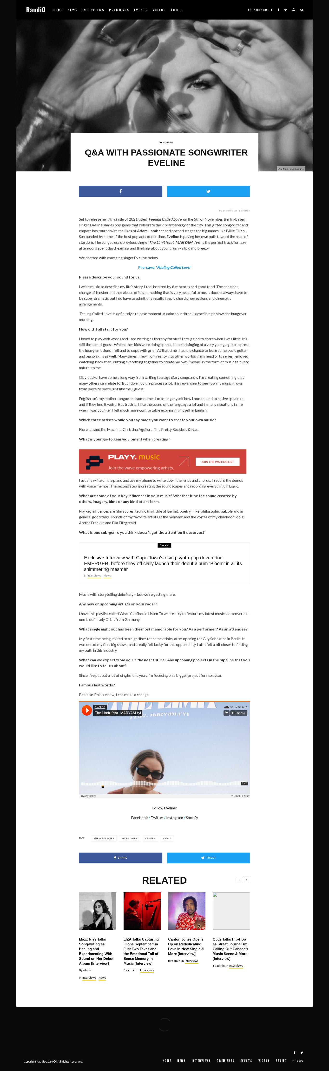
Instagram (174, 817)
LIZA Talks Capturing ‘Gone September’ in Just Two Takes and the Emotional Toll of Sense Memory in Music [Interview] (141, 951)
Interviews (93, 9)
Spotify (192, 817)
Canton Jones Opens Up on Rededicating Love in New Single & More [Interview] (186, 946)
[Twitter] (285, 10)
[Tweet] (208, 191)
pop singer (130, 838)
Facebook (139, 817)
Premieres (119, 9)
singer (151, 838)
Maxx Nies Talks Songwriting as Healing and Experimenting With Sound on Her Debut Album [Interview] (96, 951)
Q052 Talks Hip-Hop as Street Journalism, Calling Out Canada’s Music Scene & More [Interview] (230, 949)
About (177, 9)
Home (58, 9)
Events (141, 9)
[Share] (120, 191)
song (168, 838)
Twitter (157, 817)
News (73, 9)
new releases (104, 838)
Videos (159, 9)
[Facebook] (278, 10)
